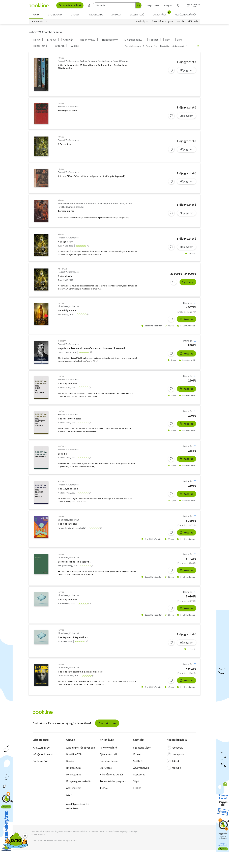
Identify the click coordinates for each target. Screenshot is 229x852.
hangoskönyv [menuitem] (95, 14)
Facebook (177, 747)
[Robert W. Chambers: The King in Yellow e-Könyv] (41, 387)
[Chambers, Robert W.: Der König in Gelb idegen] (41, 314)
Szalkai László (105, 60)
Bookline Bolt (41, 761)
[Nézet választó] (193, 46)
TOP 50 (104, 788)
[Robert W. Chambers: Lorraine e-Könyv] (41, 457)
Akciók (180, 21)
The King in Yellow (67, 383)
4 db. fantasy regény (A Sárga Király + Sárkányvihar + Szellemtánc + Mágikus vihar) (93, 67)
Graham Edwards (88, 60)
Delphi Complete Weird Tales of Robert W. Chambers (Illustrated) (92, 348)
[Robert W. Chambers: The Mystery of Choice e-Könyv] (41, 422)
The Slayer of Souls (68, 488)
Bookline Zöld (74, 754)
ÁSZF (69, 794)
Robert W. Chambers (68, 60)
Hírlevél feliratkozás (111, 774)
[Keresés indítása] (138, 5)
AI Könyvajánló (72, 5)
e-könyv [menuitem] (75, 14)
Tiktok (175, 761)
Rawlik (61, 206)
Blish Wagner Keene (108, 203)
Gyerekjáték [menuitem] (161, 13)
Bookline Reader (109, 761)
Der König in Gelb (67, 310)
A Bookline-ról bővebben (80, 747)
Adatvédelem (73, 788)
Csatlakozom (107, 723)
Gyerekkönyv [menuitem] (55, 14)
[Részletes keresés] (89, 5)
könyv (61, 58)
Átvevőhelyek (141, 767)
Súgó (136, 781)
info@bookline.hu (43, 754)
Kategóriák (37, 21)
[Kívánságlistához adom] (171, 70)
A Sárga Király (65, 144)
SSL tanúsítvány (38, 834)
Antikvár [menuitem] (116, 14)
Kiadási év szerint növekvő (172, 46)
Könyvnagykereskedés (79, 781)
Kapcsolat (139, 774)
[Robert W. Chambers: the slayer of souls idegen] (41, 113)
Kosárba (188, 319)
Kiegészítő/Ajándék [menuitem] (185, 14)
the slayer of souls (67, 110)
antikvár (62, 268)
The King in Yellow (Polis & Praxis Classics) (80, 671)
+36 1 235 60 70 (41, 747)
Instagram (178, 754)
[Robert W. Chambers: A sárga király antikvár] (41, 279)
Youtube (176, 767)
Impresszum (73, 767)
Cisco (121, 203)
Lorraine (62, 453)
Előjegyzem (186, 70)
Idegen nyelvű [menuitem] (137, 14)
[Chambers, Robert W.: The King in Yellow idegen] (41, 527)
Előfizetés (193, 21)
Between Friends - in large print (74, 561)
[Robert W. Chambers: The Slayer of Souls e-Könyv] (41, 492)
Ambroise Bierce (66, 203)
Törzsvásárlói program (162, 21)
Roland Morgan (120, 60)
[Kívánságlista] (179, 5)
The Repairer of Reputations (73, 637)
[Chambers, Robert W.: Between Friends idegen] (41, 564)
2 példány (187, 282)
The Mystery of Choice (69, 418)
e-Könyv (62, 341)
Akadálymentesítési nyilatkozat (77, 806)
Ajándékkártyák (109, 754)
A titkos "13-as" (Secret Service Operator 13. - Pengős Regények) (91, 176)
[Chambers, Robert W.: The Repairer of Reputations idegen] (41, 637)
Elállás (137, 788)
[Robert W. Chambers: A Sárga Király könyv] (41, 146)
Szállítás (138, 761)
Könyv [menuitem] (36, 14)
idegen (61, 103)
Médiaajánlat (73, 774)
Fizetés (137, 754)
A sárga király (65, 276)
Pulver (129, 203)
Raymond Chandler (75, 206)
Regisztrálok (153, 5)
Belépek (168, 5)
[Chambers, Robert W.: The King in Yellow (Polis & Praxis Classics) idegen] (41, 675)
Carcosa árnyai (66, 211)
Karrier (70, 761)
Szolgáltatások (142, 747)
